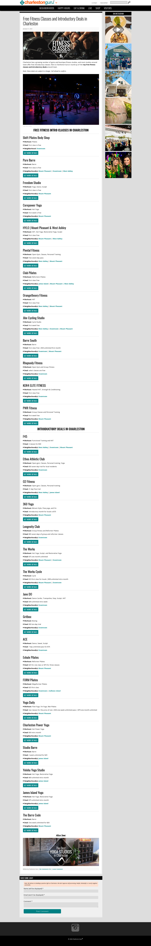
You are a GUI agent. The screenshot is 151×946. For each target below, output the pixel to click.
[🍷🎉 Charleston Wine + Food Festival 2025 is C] (118, 138)
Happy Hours (64, 8)
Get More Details (30, 153)
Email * (34, 895)
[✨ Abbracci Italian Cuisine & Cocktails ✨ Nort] (118, 30)
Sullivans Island (55, 691)
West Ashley (68, 171)
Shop (98, 8)
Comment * (28, 901)
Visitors (108, 8)
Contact (94, 3)
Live (90, 8)
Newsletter (104, 3)
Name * (33, 888)
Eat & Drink (79, 8)
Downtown (41, 148)
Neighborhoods (46, 8)
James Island (43, 284)
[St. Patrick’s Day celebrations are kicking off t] (118, 57)
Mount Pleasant (44, 171)
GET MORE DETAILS (30, 175)
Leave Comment (57, 869)
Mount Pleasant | (57, 284)
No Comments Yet (45, 869)
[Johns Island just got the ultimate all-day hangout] (118, 84)
